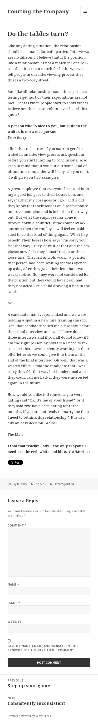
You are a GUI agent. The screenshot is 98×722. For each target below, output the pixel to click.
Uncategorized (64, 484)
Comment (17, 525)
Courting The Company (38, 11)
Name (13, 584)
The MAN (40, 484)
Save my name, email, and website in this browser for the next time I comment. (43, 648)
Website (14, 622)
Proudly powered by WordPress (29, 716)
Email (14, 603)
